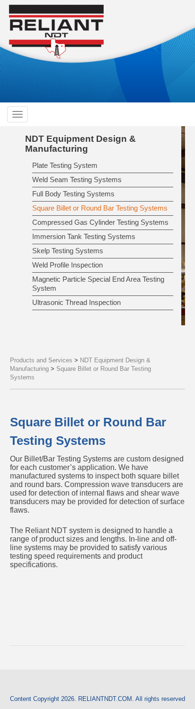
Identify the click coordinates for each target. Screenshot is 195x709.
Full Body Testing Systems (73, 194)
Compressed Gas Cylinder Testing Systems (100, 222)
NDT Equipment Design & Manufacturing (80, 144)
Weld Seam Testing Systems (77, 179)
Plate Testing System (65, 165)
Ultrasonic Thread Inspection (76, 302)
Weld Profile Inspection (67, 265)
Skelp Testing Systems (67, 251)
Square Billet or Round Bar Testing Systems (100, 208)
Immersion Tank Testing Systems (83, 236)
